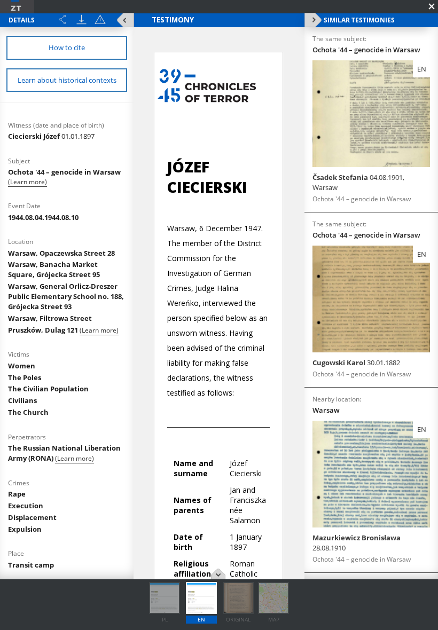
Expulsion (25, 529)
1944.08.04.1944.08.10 (43, 217)
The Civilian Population (48, 388)
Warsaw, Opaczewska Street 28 (61, 253)
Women (21, 366)
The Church (28, 412)
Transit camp (31, 565)
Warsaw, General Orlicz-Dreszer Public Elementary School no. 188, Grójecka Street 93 (66, 296)
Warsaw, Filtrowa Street (50, 318)
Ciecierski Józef (51, 136)
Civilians (22, 400)
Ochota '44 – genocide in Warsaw (64, 172)
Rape (17, 494)
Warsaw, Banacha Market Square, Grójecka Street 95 (54, 269)
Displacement (32, 517)
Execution (25, 505)
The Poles (24, 377)
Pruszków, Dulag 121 (44, 330)
